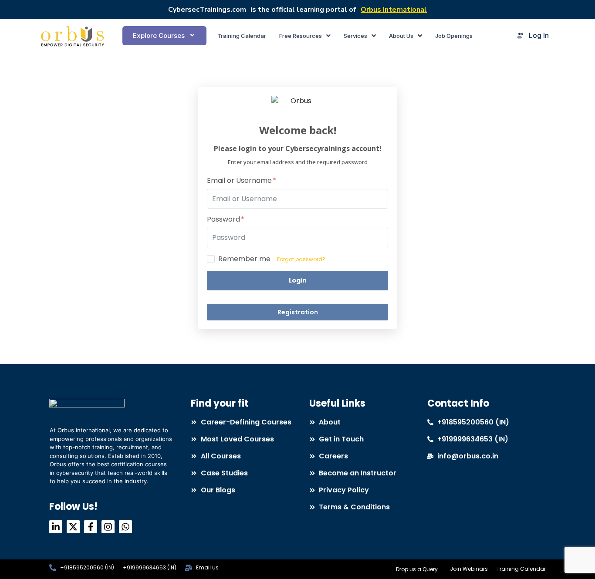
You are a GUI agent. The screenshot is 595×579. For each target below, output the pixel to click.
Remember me (244, 259)
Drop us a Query (417, 569)
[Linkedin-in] (55, 526)
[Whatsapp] (125, 526)
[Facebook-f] (90, 526)
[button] (164, 36)
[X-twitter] (73, 526)
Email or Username (240, 180)
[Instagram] (108, 526)
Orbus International (394, 9)
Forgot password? (301, 259)
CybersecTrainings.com (207, 9)
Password (224, 219)
